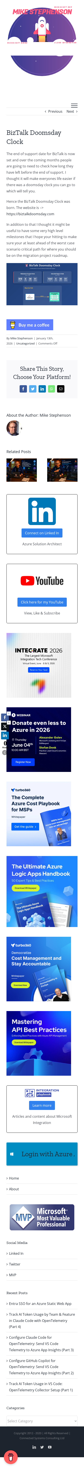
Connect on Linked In (42, 533)
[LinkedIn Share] (5, 735)
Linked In (16, 1253)
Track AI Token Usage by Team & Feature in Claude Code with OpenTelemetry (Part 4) (42, 1320)
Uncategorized (25, 343)
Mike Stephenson (21, 338)
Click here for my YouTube (42, 602)
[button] (9, 470)
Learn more (42, 1105)
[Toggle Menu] (74, 106)
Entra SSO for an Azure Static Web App (40, 1303)
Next (70, 111)
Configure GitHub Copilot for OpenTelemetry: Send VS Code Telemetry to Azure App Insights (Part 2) (41, 1367)
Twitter (14, 1264)
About (14, 1189)
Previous (55, 111)
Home (14, 1178)
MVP (12, 1275)
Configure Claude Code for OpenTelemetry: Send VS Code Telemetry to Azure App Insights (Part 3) (41, 1343)
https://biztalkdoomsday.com (30, 214)
